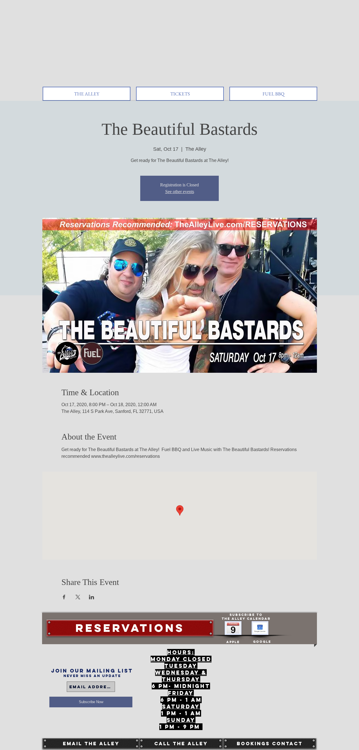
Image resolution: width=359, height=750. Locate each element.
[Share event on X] (77, 597)
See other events (179, 191)
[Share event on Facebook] (64, 597)
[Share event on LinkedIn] (91, 597)
